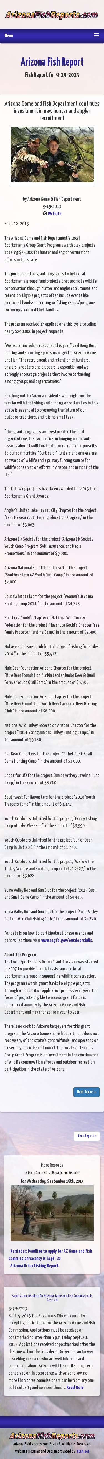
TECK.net (82, 1451)
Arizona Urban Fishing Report (34, 1266)
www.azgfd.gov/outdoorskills (66, 940)
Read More (75, 1387)
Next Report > (86, 1092)
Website (55, 214)
